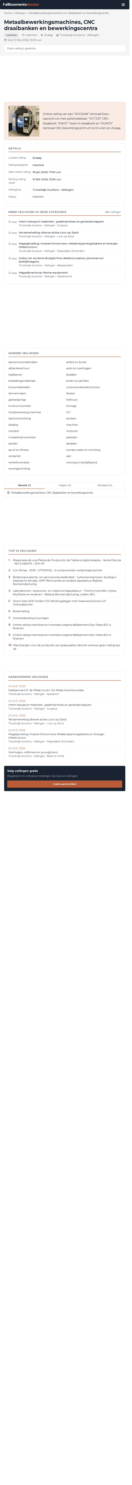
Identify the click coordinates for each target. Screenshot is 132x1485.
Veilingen (20, 13)
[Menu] (123, 4)
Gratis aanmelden (64, 784)
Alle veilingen (113, 212)
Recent (24, 485)
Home (8, 13)
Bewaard (105, 485)
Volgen (65, 485)
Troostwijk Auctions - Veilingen (79, 35)
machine (31, 35)
